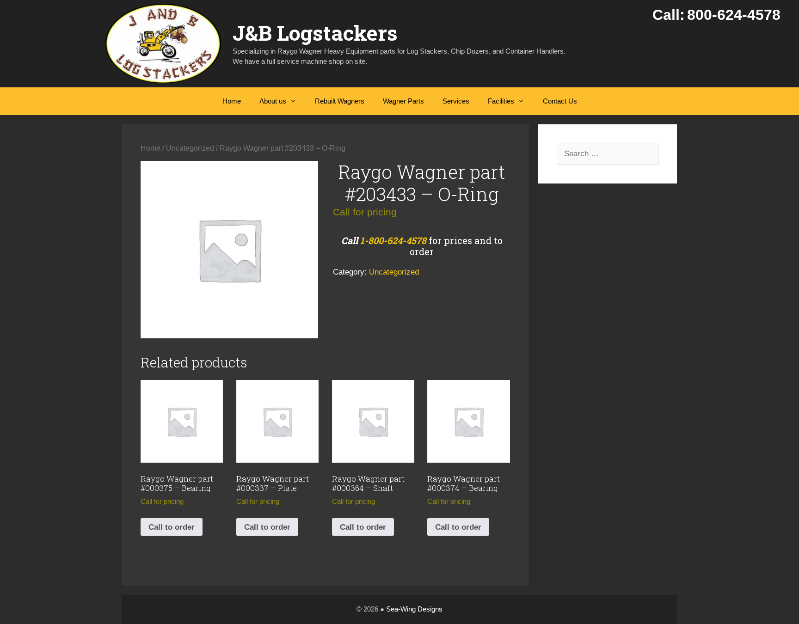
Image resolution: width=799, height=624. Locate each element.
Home (231, 101)
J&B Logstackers (315, 32)
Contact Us (560, 101)
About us (272, 101)
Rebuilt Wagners (339, 101)
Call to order (171, 527)
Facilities (501, 101)
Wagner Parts (403, 101)
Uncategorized (190, 148)
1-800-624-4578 (393, 240)
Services (456, 101)
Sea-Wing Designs (414, 609)
